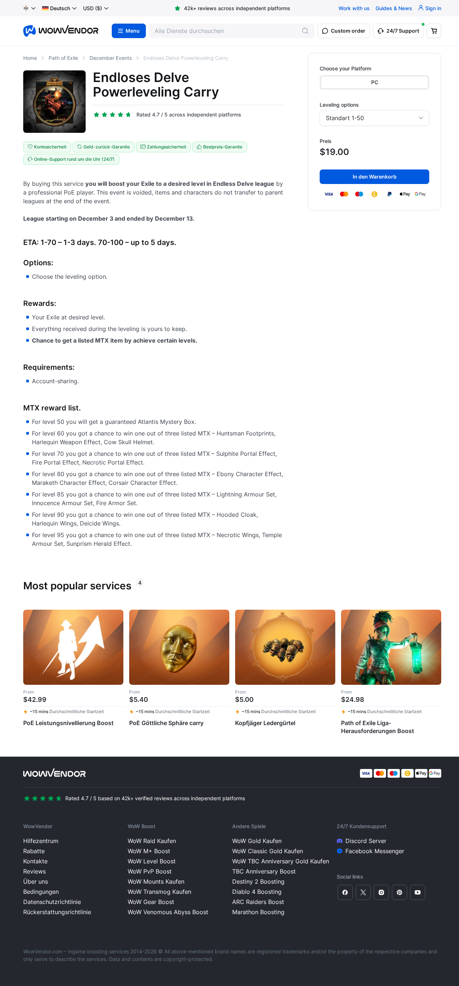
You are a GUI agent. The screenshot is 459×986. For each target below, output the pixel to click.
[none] (59, 8)
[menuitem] (56, 8)
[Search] (305, 30)
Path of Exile (63, 58)
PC (374, 82)
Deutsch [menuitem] (60, 8)
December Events (111, 58)
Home (30, 58)
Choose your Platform (345, 68)
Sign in (433, 8)
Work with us (354, 8)
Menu (133, 31)
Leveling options (339, 105)
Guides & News (394, 8)
